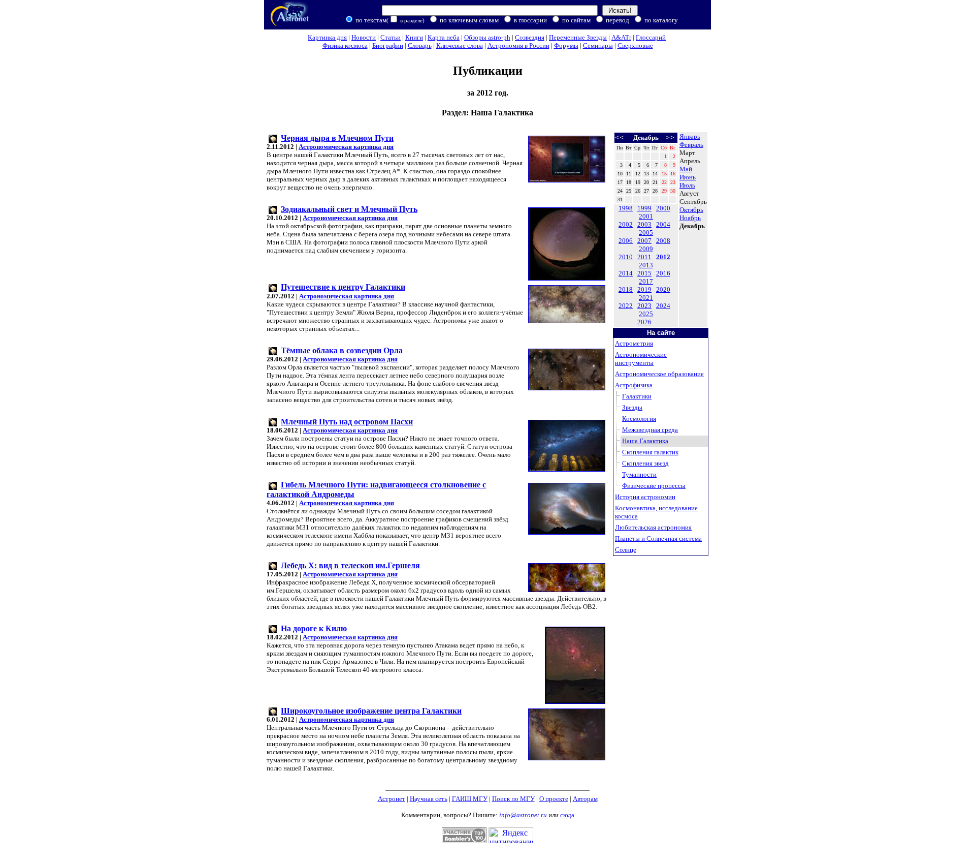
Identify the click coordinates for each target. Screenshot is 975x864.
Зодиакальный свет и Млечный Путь (349, 209)
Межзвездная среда (650, 430)
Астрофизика (634, 385)
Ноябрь (690, 218)
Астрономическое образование (659, 374)
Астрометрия (634, 343)
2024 (663, 306)
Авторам (585, 799)
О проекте (553, 799)
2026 (644, 322)
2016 (663, 273)
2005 (646, 232)
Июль (687, 185)
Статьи (390, 37)
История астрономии (645, 497)
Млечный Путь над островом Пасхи (347, 421)
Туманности (639, 474)
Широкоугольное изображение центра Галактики (371, 710)
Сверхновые (635, 45)
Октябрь (691, 209)
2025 (646, 314)
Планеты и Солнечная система (658, 538)
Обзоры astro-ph (487, 37)
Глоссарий (651, 37)
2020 (663, 289)
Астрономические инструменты (641, 358)
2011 (644, 257)
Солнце (625, 549)
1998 (626, 208)
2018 (626, 289)
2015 (644, 273)
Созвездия (529, 37)
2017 (646, 281)
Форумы (566, 45)
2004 (663, 224)
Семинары (598, 45)
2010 (626, 257)
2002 (626, 224)
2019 (644, 289)
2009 (646, 249)
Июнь (687, 177)
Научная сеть (428, 799)
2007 (644, 240)
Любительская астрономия (653, 527)
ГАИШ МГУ (470, 799)
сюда (567, 815)
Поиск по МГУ (513, 799)
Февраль (691, 144)
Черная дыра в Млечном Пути (337, 138)
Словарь (420, 45)
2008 (663, 240)
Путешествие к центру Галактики (343, 287)
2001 (646, 216)
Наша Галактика (645, 441)
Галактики (637, 396)
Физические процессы (654, 485)
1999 (644, 208)
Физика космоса (345, 45)
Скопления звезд (645, 463)
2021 (646, 297)
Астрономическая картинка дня (346, 146)
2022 (626, 306)
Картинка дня (327, 37)
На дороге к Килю (314, 628)
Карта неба (444, 37)
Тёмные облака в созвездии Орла (342, 350)
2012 (663, 257)
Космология (639, 418)
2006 (626, 240)
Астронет (391, 799)
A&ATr (621, 37)
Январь (689, 136)
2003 (644, 224)
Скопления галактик (650, 452)
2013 (646, 265)
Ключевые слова (459, 45)
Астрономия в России (518, 45)
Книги (414, 37)
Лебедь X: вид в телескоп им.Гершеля (350, 565)
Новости (363, 37)
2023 (644, 306)
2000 (663, 208)
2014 (626, 273)
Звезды (632, 407)
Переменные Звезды (578, 37)
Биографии (387, 45)
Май (685, 169)
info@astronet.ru (523, 815)
